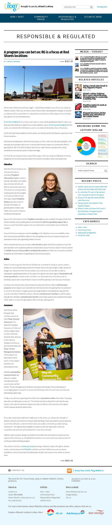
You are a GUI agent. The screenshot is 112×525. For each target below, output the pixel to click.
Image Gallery (71, 494)
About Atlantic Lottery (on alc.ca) (21, 497)
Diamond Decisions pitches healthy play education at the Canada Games (94, 115)
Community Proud (41, 18)
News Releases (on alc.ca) (76, 491)
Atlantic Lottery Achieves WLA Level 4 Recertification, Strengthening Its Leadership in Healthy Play (95, 96)
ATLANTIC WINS (93, 16)
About (15, 494)
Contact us (12, 491)
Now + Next (45, 491)
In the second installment (58, 125)
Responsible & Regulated (67, 18)
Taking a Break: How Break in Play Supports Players (95, 87)
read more (87, 90)
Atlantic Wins (45, 500)
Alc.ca (68, 497)
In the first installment (12, 122)
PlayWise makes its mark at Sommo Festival (94, 106)
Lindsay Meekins (13, 61)
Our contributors (14, 500)
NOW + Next (17, 16)
